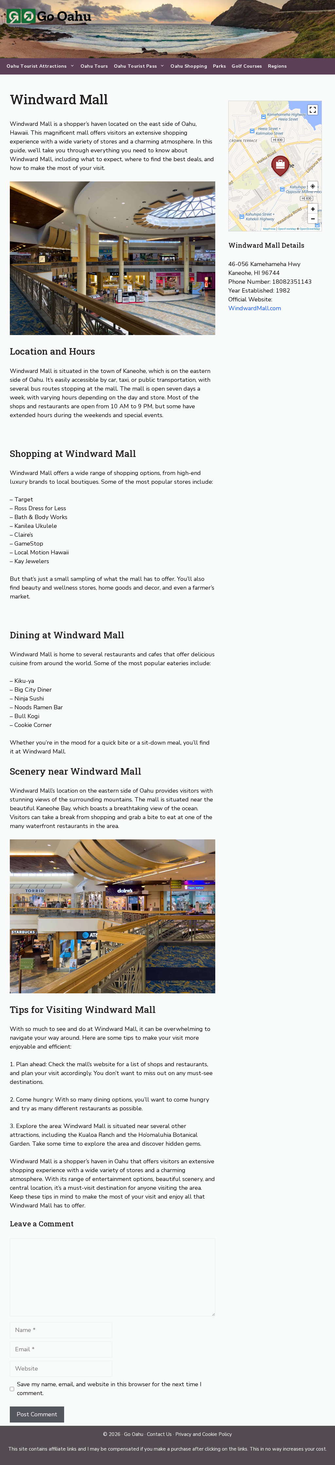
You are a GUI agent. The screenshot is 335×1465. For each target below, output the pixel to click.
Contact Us (159, 1434)
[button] (275, 161)
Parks (219, 66)
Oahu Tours (94, 66)
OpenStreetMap (310, 228)
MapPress (269, 228)
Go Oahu (133, 1434)
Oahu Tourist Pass (135, 66)
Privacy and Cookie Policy (203, 1434)
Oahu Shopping (188, 66)
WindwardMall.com (254, 308)
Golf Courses (247, 66)
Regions (277, 66)
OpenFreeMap (287, 228)
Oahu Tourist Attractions (37, 66)
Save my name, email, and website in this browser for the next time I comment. (109, 1388)
